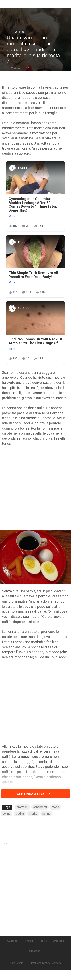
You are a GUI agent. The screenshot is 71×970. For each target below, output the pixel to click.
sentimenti (40, 807)
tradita (20, 813)
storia (55, 807)
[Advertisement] (35, 488)
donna (6, 813)
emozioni (22, 807)
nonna (46, 813)
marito (33, 813)
